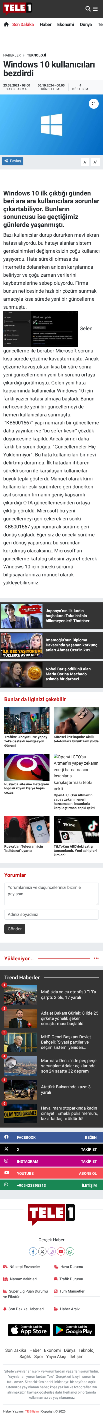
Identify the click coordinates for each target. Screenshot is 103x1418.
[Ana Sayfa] (6, 24)
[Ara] (88, 8)
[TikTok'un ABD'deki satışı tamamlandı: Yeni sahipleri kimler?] (76, 829)
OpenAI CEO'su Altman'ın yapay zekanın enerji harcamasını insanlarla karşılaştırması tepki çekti (74, 801)
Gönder (15, 928)
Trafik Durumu (71, 1279)
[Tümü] (96, 958)
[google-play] (74, 1330)
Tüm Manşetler (72, 1291)
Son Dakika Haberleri (26, 1309)
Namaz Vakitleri (23, 1279)
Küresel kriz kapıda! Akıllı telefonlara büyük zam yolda (76, 739)
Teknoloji (36, 55)
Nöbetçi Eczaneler (25, 1267)
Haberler (12, 55)
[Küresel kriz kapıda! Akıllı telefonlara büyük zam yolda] (76, 719)
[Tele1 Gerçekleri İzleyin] (17, 9)
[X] (42, 1251)
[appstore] (29, 1330)
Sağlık (25, 1356)
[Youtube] (61, 1251)
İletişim (77, 1356)
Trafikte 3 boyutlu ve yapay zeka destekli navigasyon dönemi (25, 741)
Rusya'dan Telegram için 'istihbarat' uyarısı (23, 848)
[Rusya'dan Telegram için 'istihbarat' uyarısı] (27, 829)
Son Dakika (23, 24)
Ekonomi (65, 24)
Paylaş (15, 161)
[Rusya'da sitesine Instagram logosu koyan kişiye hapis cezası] (27, 767)
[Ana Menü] (95, 8)
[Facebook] (33, 1251)
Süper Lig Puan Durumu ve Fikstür (25, 1294)
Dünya (86, 24)
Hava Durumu (71, 1267)
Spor (38, 1356)
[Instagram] (52, 1251)
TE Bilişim (32, 1411)
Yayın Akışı (56, 1356)
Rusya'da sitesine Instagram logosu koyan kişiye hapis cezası (26, 788)
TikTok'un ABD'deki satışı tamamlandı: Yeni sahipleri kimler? (75, 850)
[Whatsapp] (70, 1251)
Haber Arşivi (70, 1309)
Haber (46, 24)
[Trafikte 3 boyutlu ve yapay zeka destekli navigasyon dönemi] (27, 719)
